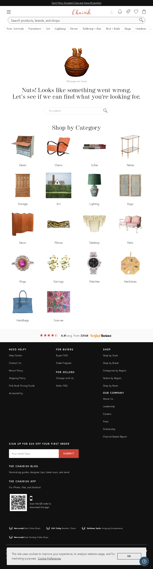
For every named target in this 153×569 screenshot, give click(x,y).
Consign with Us (65, 378)
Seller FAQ (62, 385)
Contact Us (15, 362)
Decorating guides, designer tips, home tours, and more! (39, 472)
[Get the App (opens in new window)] (18, 502)
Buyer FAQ (62, 355)
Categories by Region (114, 370)
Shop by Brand (111, 362)
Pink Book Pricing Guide (22, 385)
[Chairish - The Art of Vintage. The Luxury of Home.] (81, 12)
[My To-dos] (120, 12)
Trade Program (64, 362)
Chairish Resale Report (115, 436)
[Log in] (111, 12)
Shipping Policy (17, 378)
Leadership (109, 406)
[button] (9, 12)
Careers (107, 413)
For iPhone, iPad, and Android (25, 487)
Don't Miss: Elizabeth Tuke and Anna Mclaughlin (76, 2)
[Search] (141, 20)
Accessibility (16, 393)
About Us (108, 398)
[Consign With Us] (128, 12)
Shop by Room (110, 385)
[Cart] (144, 12)
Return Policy (16, 370)
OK (129, 556)
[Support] (144, 561)
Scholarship (109, 429)
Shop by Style (110, 355)
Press (106, 421)
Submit (68, 453)
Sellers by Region (112, 378)
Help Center (15, 355)
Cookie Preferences (49, 558)
